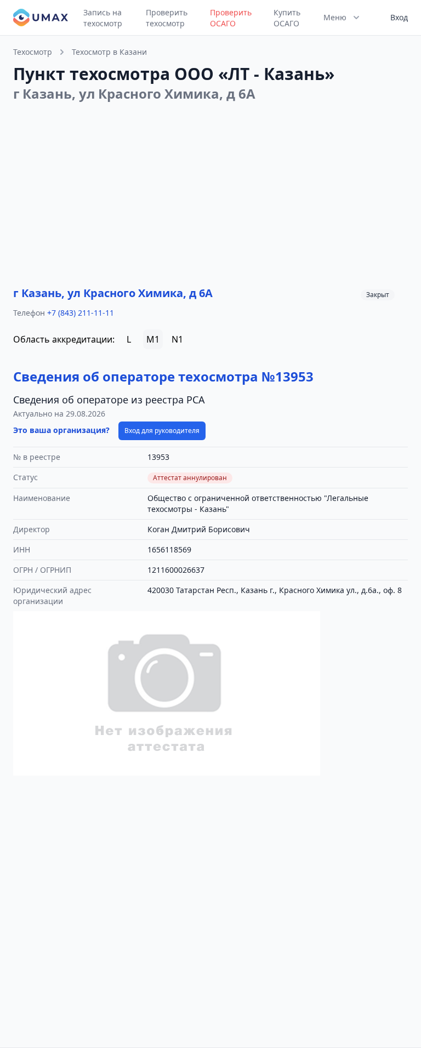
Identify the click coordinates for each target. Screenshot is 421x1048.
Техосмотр (32, 52)
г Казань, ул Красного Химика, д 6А (113, 293)
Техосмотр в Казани (109, 52)
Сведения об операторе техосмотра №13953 (163, 376)
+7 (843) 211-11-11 (80, 312)
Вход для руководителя (162, 430)
